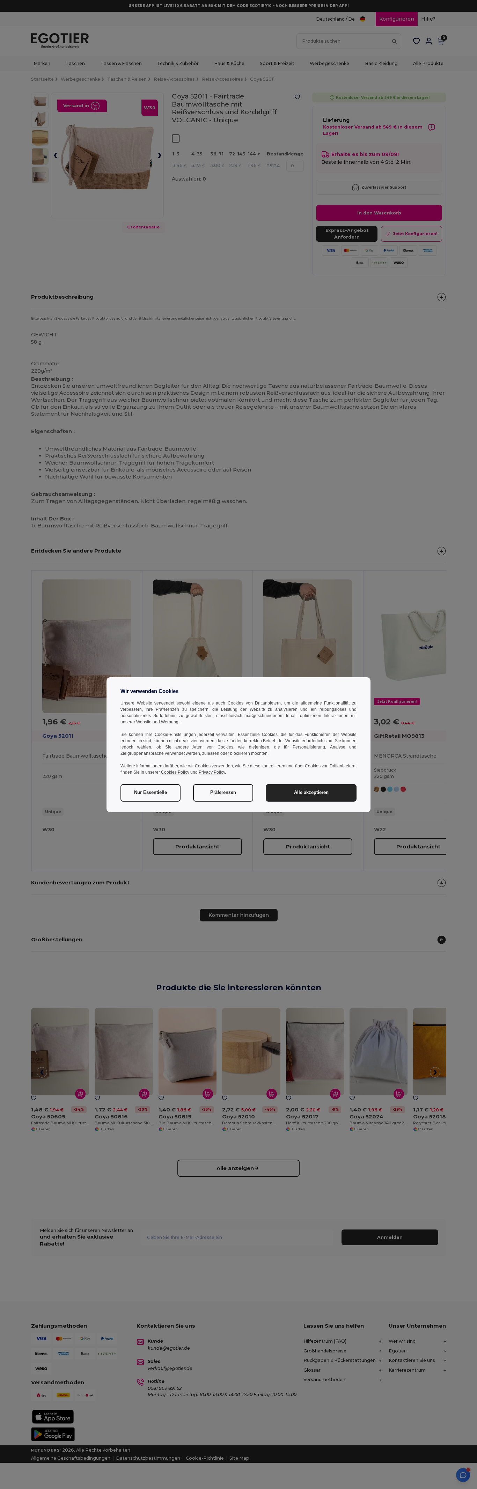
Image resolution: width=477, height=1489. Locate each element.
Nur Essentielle (150, 792)
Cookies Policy (175, 772)
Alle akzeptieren (311, 792)
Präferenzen (223, 792)
